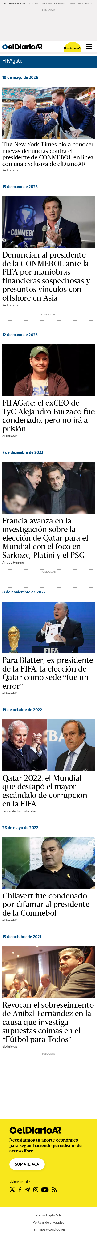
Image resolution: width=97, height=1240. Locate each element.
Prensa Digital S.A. (49, 1215)
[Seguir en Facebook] (20, 1189)
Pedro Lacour (11, 170)
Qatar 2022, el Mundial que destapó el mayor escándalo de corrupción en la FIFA (44, 791)
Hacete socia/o (72, 48)
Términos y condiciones (48, 1229)
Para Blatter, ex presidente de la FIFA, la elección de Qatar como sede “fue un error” (47, 673)
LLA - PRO (34, 3)
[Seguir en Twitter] (12, 1189)
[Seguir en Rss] (54, 1189)
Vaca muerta (60, 3)
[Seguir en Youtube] (45, 1189)
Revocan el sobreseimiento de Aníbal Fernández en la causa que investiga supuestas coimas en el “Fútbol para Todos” (48, 1022)
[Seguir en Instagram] (35, 1189)
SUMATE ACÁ (27, 1164)
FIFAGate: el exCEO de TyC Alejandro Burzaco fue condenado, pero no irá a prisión (48, 416)
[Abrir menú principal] (89, 46)
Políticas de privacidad (48, 1222)
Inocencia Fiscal (76, 3)
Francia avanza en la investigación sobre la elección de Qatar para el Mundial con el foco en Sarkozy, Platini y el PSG (45, 537)
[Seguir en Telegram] (27, 1189)
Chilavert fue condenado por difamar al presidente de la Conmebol (45, 904)
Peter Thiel (47, 3)
